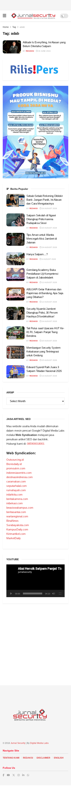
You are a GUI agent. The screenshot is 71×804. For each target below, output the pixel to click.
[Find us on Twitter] (13, 775)
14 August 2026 (49, 376)
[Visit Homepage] (33, 15)
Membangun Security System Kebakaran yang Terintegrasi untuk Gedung (43, 351)
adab (22, 27)
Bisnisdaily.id (14, 464)
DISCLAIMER (43, 758)
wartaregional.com (17, 516)
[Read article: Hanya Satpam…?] (15, 258)
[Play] (11, 593)
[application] (35, 580)
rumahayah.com (16, 490)
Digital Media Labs (39, 743)
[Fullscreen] (60, 593)
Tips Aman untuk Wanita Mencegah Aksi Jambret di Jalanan (41, 238)
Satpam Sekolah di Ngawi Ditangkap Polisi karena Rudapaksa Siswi (41, 219)
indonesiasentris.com (19, 472)
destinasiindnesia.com (19, 477)
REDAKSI (28, 758)
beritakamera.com (17, 498)
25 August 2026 (49, 360)
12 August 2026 (49, 282)
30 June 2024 (44, 51)
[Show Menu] (4, 15)
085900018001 (35, 443)
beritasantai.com (16, 512)
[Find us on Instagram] (18, 775)
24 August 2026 (49, 208)
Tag (14, 27)
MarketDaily (13, 538)
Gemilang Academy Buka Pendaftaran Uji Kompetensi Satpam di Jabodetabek (42, 273)
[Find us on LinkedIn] (23, 775)
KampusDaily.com (17, 529)
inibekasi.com (14, 503)
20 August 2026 (49, 228)
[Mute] (53, 593)
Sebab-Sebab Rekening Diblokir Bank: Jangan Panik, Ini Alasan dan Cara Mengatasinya (44, 199)
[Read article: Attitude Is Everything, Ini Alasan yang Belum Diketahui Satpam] (12, 46)
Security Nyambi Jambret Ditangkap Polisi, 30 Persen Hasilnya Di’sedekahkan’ (42, 312)
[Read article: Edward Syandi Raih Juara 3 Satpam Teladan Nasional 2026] (15, 371)
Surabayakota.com (17, 525)
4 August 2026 (48, 259)
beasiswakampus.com (19, 507)
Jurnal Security (18, 743)
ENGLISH (59, 758)
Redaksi (30, 51)
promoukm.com (15, 468)
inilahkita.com (14, 494)
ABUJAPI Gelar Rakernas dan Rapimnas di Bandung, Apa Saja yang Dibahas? (44, 293)
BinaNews (12, 520)
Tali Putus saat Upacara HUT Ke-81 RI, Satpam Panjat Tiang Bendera (45, 332)
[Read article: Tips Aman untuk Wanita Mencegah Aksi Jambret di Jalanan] (15, 239)
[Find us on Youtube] (8, 775)
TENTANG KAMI (11, 758)
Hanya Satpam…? (37, 254)
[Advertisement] (35, 4)
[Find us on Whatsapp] (28, 775)
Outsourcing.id (15, 459)
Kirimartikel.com (16, 533)
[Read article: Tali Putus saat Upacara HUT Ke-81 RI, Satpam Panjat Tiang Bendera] (15, 332)
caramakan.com (16, 481)
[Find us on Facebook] (3, 775)
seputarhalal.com (16, 485)
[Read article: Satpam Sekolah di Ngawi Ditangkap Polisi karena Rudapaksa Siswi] (15, 219)
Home (6, 27)
